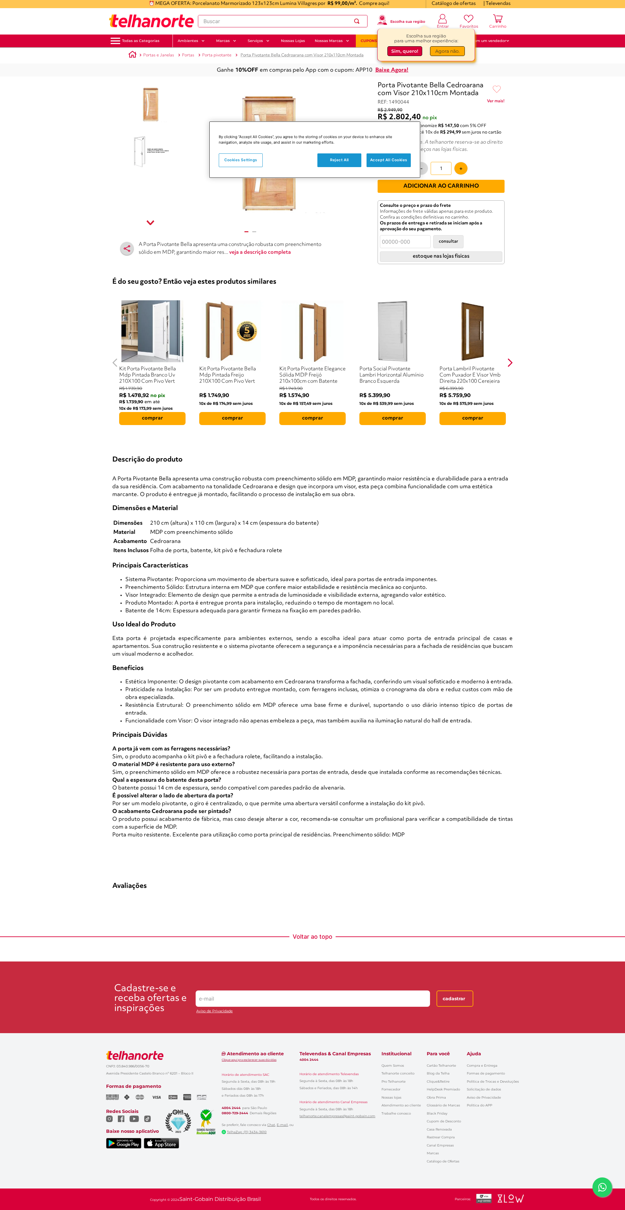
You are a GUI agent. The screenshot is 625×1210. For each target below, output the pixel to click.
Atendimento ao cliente (401, 1105)
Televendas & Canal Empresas (335, 1053)
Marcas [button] (223, 40)
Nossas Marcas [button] (329, 40)
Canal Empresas (440, 1145)
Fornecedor (391, 1089)
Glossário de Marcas (443, 1105)
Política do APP (479, 1105)
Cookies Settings (240, 160)
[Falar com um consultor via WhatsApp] (602, 1187)
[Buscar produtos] (358, 21)
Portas (188, 55)
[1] (246, 231)
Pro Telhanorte (394, 1081)
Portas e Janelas (158, 55)
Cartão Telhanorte (441, 1065)
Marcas (433, 1153)
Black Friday (437, 1113)
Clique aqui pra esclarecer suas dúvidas (249, 1059)
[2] (254, 231)
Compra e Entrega (482, 1065)
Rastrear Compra (441, 1137)
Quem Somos (393, 1065)
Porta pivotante (216, 55)
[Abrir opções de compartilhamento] (126, 248)
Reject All (339, 160)
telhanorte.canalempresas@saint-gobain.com (337, 1116)
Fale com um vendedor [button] (484, 40)
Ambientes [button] (188, 40)
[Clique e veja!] (496, 102)
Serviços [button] (255, 40)
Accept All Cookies (388, 160)
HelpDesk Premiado (443, 1089)
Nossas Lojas (293, 40)
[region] (315, 149)
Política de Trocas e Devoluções (493, 1081)
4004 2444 (231, 1108)
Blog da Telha (438, 1073)
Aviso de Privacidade (214, 1011)
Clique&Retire (438, 1081)
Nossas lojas (391, 1097)
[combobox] (283, 21)
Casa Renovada (439, 1129)
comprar (152, 418)
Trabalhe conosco (396, 1113)
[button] (141, 41)
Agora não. (447, 52)
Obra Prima (436, 1097)
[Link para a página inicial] (132, 55)
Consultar (448, 241)
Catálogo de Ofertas (443, 1161)
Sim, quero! (404, 52)
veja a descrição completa (260, 252)
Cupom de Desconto (444, 1121)
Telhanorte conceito (398, 1073)
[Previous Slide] (115, 362)
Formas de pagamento (486, 1073)
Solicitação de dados (484, 1089)
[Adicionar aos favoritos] (497, 89)
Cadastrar (454, 999)
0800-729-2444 (235, 1113)
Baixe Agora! (392, 70)
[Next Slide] (510, 362)
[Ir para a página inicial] (151, 21)
